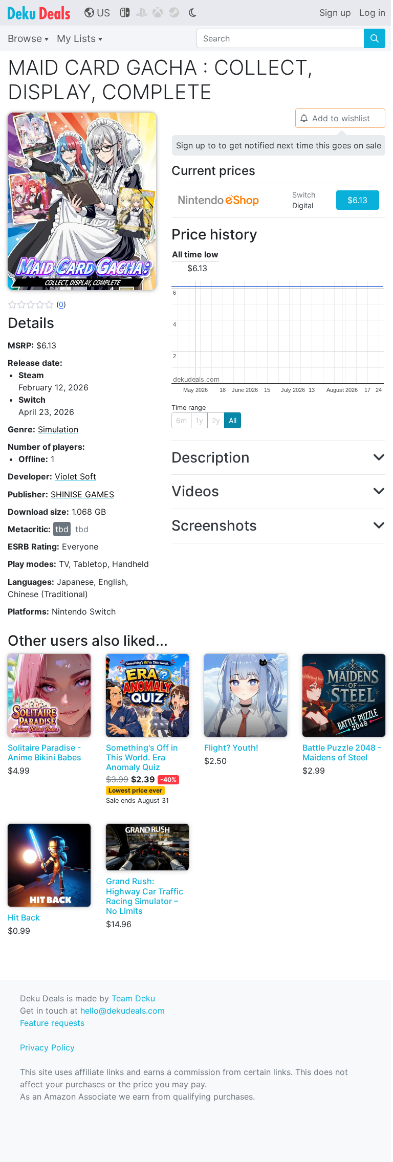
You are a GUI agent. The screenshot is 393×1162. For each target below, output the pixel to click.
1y (199, 420)
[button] (37, 304)
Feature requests (52, 1023)
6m (181, 420)
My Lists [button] (77, 38)
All (232, 420)
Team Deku (133, 998)
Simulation (58, 429)
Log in (372, 12)
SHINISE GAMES (82, 494)
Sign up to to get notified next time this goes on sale (278, 145)
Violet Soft (75, 476)
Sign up (335, 12)
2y (216, 420)
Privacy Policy (47, 1047)
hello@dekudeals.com (122, 1010)
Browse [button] (26, 38)
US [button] (97, 13)
